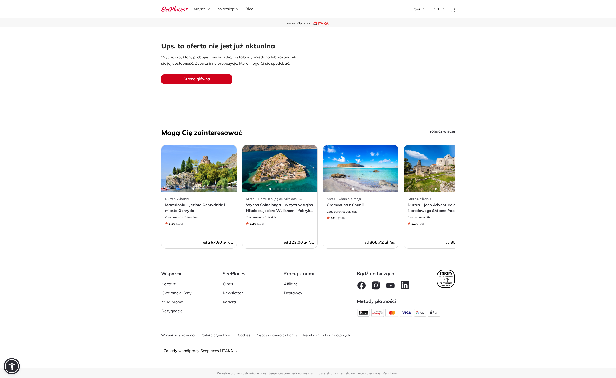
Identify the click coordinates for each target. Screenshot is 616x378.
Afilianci (291, 284)
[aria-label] (174, 8)
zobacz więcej (442, 131)
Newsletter (233, 292)
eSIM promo (172, 302)
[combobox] (416, 9)
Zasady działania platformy (276, 335)
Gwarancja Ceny (177, 292)
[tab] (308, 351)
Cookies (244, 335)
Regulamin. (391, 373)
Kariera (229, 302)
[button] (12, 366)
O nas (228, 284)
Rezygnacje (172, 310)
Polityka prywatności (216, 335)
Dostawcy (293, 292)
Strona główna (197, 79)
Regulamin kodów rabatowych (326, 335)
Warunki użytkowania (178, 335)
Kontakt (169, 284)
